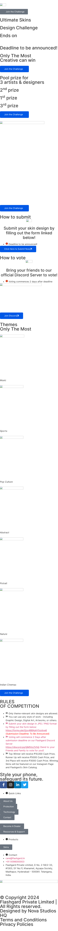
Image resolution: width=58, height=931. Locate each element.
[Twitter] (24, 784)
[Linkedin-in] (17, 784)
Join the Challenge (13, 69)
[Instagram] (10, 784)
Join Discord (10, 315)
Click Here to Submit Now (17, 249)
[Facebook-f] (3, 784)
